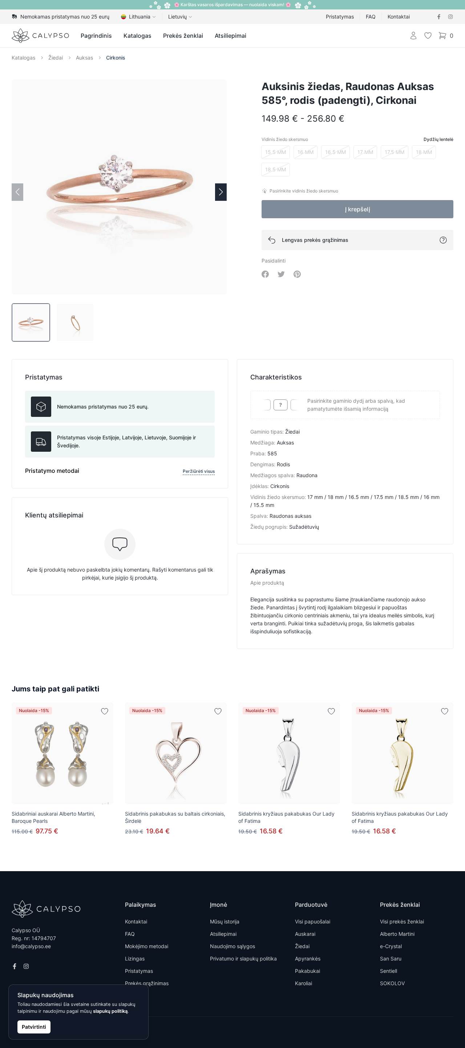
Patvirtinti (34, 1027)
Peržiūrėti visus (199, 471)
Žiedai (55, 57)
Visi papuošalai (312, 921)
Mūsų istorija (224, 921)
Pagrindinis (96, 35)
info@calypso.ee (31, 946)
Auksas (84, 57)
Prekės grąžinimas (147, 983)
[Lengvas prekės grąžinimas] (443, 240)
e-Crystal (391, 946)
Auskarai (305, 934)
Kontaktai (399, 16)
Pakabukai (307, 971)
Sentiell (388, 971)
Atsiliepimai (230, 35)
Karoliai (303, 983)
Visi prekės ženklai (402, 921)
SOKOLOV (392, 983)
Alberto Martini (397, 934)
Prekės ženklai (183, 35)
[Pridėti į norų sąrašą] (104, 711)
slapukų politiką (110, 1011)
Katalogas (137, 35)
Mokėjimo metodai (146, 946)
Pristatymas (340, 16)
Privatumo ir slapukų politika (243, 958)
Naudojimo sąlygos (232, 946)
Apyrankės (307, 958)
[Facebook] (439, 16)
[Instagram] (450, 16)
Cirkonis (115, 57)
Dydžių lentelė (438, 139)
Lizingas (135, 958)
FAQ (371, 16)
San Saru (390, 958)
